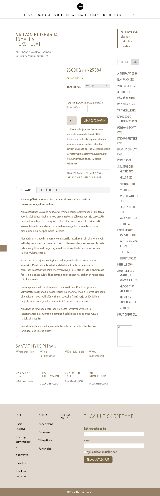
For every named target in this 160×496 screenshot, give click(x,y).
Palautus (21, 463)
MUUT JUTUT (83, 177)
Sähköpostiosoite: (95, 428)
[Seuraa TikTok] (61, 433)
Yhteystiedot (45, 440)
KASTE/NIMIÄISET (93, 172)
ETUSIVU (28, 15)
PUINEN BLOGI (97, 15)
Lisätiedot (49, 190)
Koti (18, 51)
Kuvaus (26, 190)
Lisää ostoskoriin (94, 120)
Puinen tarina (45, 424)
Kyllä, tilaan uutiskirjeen (102, 452)
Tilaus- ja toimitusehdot (23, 441)
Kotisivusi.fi (87, 492)
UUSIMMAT (36, 51)
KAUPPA (42, 15)
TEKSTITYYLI (74, 86)
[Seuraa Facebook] (61, 426)
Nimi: (87, 440)
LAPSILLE (71, 177)
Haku (135, 62)
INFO (56, 15)
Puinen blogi (45, 448)
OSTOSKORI (115, 15)
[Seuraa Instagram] (68, 426)
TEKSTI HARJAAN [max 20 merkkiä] (85, 102)
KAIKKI (25, 51)
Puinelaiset (44, 432)
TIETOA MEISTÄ (74, 15)
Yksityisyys (22, 454)
